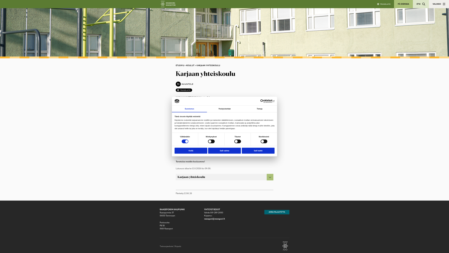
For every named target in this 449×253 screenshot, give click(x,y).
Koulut (190, 65)
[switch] (211, 141)
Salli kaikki (258, 151)
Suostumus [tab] (189, 109)
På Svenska (403, 4)
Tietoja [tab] (259, 109)
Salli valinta (224, 151)
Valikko (437, 4)
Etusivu (180, 65)
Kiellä (191, 151)
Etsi (418, 4)
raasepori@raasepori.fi (214, 219)
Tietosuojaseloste (166, 246)
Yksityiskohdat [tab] (224, 109)
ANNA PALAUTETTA (277, 212)
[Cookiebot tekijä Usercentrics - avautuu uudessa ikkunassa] (264, 101)
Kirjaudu (178, 246)
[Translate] (384, 4)
